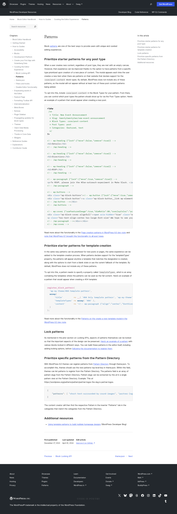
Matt (140, 478)
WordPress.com (145, 474)
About (12, 474)
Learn (76, 474)
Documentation (80, 478)
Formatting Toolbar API (23, 100)
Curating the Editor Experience (66, 19)
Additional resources (146, 62)
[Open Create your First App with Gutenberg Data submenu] (12, 60)
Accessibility (19, 50)
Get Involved (111, 474)
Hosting (13, 481)
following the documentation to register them (92, 348)
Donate (110, 481)
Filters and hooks (23, 84)
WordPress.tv (80, 485)
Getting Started (19, 43)
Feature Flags (19, 97)
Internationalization (21, 104)
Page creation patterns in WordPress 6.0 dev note (103, 232)
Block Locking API (23, 73)
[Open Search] (151, 4)
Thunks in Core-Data (22, 134)
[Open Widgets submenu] (12, 137)
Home (12, 19)
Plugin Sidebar (20, 114)
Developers (78, 481)
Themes (17, 124)
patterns (53, 46)
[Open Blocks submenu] (12, 53)
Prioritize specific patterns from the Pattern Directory (82, 358)
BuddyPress (143, 485)
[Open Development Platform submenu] (12, 56)
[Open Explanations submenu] (11, 144)
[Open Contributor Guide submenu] (11, 148)
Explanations (18, 145)
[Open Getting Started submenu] (11, 43)
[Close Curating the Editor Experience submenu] (12, 66)
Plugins (44, 481)
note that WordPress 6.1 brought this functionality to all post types (73, 236)
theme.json (20, 80)
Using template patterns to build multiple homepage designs (74, 424)
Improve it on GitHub (85, 443)
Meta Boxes (19, 107)
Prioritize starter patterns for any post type (74, 59)
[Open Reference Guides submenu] (11, 141)
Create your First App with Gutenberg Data (24, 61)
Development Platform (23, 57)
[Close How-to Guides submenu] (11, 46)
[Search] (35, 26)
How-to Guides (45, 19)
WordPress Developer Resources (23, 12)
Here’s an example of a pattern (114, 341)
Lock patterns (143, 53)
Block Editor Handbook (26, 19)
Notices (17, 111)
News (12, 478)
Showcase (46, 474)
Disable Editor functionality (26, 87)
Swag (109, 485)
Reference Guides (20, 141)
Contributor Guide (20, 148)
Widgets (17, 138)
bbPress (142, 481)
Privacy (13, 485)
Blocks (17, 53)
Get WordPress (165, 4)
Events (108, 478)
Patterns (20, 77)
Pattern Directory (101, 364)
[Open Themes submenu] (12, 124)
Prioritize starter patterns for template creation (77, 245)
